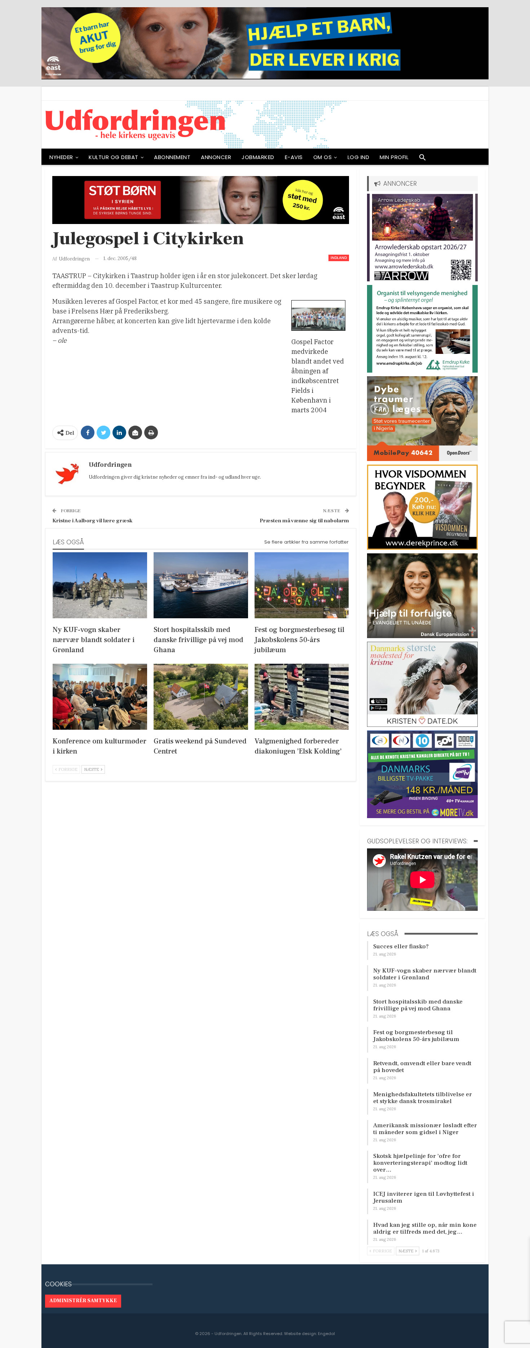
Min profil (394, 157)
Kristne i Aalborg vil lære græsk (92, 520)
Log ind (359, 157)
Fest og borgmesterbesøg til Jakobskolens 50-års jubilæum (416, 1035)
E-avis (294, 157)
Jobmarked (258, 157)
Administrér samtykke (83, 1300)
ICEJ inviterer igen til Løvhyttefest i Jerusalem (423, 1197)
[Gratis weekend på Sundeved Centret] (201, 697)
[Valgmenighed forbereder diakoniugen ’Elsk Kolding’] (302, 697)
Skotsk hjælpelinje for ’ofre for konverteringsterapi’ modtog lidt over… (420, 1163)
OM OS (322, 157)
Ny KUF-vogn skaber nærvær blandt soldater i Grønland (424, 974)
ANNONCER (216, 157)
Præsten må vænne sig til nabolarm (304, 520)
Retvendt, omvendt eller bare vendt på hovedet (422, 1066)
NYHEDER (61, 157)
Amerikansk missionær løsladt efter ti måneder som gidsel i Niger (425, 1128)
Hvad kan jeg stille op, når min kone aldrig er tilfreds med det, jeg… (425, 1228)
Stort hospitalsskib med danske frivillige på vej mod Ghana (418, 1005)
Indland (339, 257)
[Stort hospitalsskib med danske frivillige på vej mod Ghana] (201, 585)
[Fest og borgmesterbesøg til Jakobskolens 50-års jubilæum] (302, 585)
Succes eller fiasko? (401, 946)
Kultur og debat (113, 157)
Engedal (326, 1333)
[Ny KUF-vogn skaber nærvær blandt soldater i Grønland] (100, 585)
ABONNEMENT (172, 157)
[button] (422, 159)
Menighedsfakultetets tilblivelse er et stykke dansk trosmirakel (422, 1097)
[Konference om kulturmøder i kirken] (100, 697)
